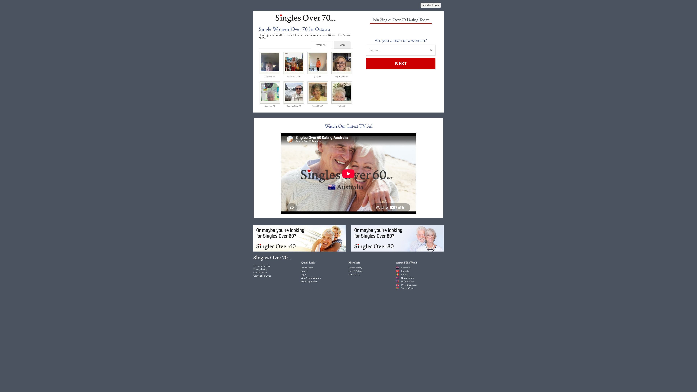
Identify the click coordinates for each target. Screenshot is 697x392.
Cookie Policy (260, 272)
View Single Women (311, 277)
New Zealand (407, 277)
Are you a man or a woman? (401, 40)
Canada (405, 271)
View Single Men (309, 281)
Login (303, 274)
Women (321, 45)
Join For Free (307, 267)
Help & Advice (355, 271)
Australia (405, 267)
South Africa (407, 288)
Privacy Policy (260, 269)
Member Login (431, 5)
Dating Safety (355, 267)
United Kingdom (409, 284)
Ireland (404, 274)
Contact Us (354, 274)
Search (304, 271)
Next (401, 63)
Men (342, 45)
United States (408, 281)
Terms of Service (261, 266)
